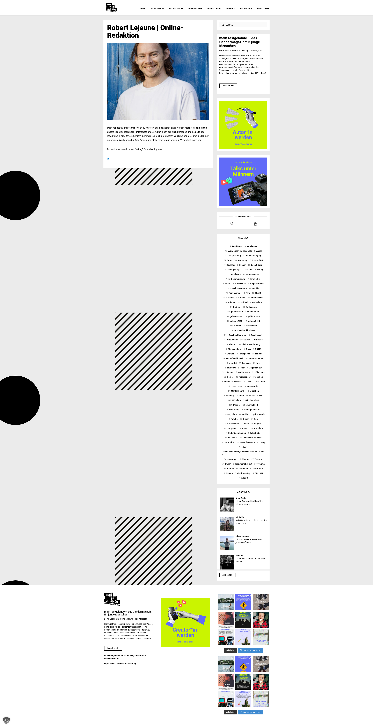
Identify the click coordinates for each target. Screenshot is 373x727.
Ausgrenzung (233, 255)
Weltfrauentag (242, 473)
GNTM (257, 349)
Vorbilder (242, 468)
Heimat (257, 354)
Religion (256, 423)
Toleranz (257, 459)
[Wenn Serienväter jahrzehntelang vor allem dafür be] (226, 637)
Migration (253, 391)
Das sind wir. (228, 86)
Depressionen (251, 274)
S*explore (230, 428)
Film (246, 293)
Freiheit (241, 297)
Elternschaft (239, 283)
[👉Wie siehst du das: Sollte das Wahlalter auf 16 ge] (243, 620)
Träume (259, 464)
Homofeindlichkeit (233, 358)
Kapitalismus (243, 372)
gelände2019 (252, 321)
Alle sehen (227, 575)
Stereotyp (230, 459)
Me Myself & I (157, 8)
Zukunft (243, 478)
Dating (259, 269)
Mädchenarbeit (251, 400)
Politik (243, 414)
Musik (250, 395)
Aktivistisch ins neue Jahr (238, 251)
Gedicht (235, 307)
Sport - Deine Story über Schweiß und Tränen (243, 453)
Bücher (241, 265)
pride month (257, 414)
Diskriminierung (235, 279)
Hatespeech (243, 354)
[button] (6, 720)
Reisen (245, 423)
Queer (244, 419)
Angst (258, 251)
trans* (226, 464)
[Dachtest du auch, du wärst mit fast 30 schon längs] (261, 620)
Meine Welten (195, 8)
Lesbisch (249, 381)
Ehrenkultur (254, 279)
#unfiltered (236, 246)
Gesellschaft (255, 335)
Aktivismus (250, 246)
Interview (230, 368)
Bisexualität (256, 260)
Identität (231, 363)
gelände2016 (234, 316)
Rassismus (232, 423)
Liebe (260, 381)
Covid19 (247, 269)
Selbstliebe (254, 433)
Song (261, 442)
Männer (234, 405)
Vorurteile (256, 468)
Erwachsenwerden (237, 288)
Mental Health (236, 391)
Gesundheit (231, 340)
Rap (254, 419)
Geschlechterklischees (243, 330)
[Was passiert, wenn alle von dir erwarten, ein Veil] (243, 637)
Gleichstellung (233, 349)
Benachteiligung (252, 255)
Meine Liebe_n (176, 8)
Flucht (256, 293)
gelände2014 (235, 312)
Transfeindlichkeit (242, 464)
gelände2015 (252, 312)
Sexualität (228, 442)
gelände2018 (234, 321)
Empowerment (256, 283)
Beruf (228, 260)
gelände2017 (252, 316)
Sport (243, 447)
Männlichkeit (250, 405)
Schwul (243, 428)
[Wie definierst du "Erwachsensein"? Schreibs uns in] (261, 602)
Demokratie (234, 274)
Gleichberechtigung (248, 344)
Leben (258, 377)
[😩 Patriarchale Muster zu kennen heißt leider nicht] (243, 602)
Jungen (228, 372)
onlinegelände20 (250, 409)
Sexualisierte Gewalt (250, 437)
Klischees (258, 372)
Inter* (257, 363)
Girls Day (257, 340)
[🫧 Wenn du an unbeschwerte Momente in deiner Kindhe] (261, 637)
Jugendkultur (254, 368)
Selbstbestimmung (236, 433)
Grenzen (229, 354)
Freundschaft (255, 297)
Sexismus (231, 437)
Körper (228, 377)
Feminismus (233, 293)
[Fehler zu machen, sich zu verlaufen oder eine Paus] (226, 620)
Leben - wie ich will (232, 381)
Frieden (230, 302)
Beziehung (240, 260)
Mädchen (234, 400)
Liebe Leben (235, 386)
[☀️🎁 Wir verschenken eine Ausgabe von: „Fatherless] (226, 602)
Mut (260, 395)
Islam (241, 368)
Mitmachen (246, 8)
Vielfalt (229, 468)
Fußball (243, 302)
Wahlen (228, 473)
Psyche (233, 419)
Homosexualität (255, 358)
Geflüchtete (250, 307)
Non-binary (233, 409)
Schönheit (256, 428)
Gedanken (256, 302)
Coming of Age (231, 269)
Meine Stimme (214, 8)
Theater (244, 459)
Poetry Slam (229, 414)
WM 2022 (258, 473)
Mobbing (229, 395)
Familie (254, 288)
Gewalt (245, 340)
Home (142, 8)
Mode (240, 395)
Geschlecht (250, 326)
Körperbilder (243, 377)
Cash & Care (255, 265)
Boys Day (229, 265)
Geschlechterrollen (235, 335)
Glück (247, 349)
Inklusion (245, 363)
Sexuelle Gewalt (246, 442)
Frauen (228, 297)
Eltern (227, 283)
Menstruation (251, 386)
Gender (235, 326)
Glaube (231, 344)
